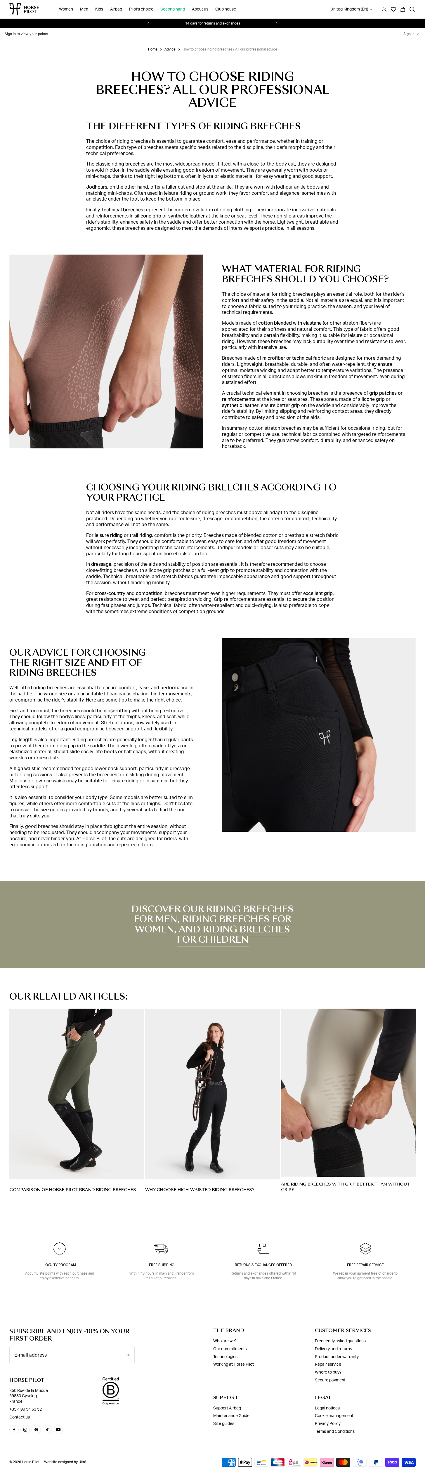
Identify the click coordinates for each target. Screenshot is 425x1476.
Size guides (223, 1424)
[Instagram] (25, 1429)
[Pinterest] (36, 1429)
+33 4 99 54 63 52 (25, 1409)
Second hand (172, 9)
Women (66, 9)
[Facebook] (14, 1429)
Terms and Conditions (335, 1432)
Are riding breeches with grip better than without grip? (345, 1187)
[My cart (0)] (402, 9)
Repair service (328, 1364)
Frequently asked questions (340, 1341)
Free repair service (365, 1265)
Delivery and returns (333, 1349)
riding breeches (134, 141)
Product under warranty (337, 1357)
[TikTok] (47, 1429)
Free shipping (161, 1265)
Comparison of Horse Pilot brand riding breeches (72, 1190)
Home (152, 49)
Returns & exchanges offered (263, 1265)
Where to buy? (328, 1372)
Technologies (225, 1357)
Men (84, 9)
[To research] (412, 9)
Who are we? (225, 1341)
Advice (170, 49)
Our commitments (230, 1349)
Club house (225, 9)
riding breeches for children (233, 934)
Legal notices (327, 1408)
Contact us (19, 1417)
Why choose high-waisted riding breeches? (200, 1190)
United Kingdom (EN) (349, 9)
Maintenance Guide (231, 1416)
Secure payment (330, 1380)
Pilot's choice (141, 9)
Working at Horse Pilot (233, 1364)
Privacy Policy (328, 1424)
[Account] (384, 9)
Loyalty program (60, 1265)
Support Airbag (227, 1408)
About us (200, 9)
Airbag (116, 9)
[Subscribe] (127, 1355)
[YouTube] (58, 1429)
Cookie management (334, 1416)
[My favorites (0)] (393, 9)
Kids (99, 9)
